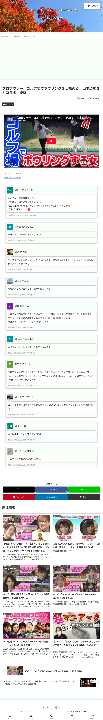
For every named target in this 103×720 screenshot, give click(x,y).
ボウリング (9, 104)
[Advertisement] (51, 59)
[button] (95, 498)
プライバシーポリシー (76, 711)
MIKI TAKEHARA (12, 177)
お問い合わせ (26, 711)
